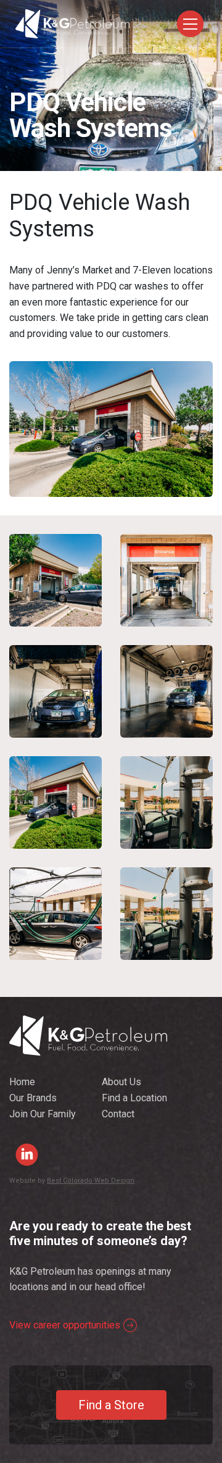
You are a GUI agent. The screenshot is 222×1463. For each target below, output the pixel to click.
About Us (121, 1082)
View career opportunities (64, 1325)
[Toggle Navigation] (190, 23)
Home (22, 1082)
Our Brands (33, 1098)
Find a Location (134, 1098)
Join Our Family (42, 1114)
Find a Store (111, 1405)
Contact (118, 1114)
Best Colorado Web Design (90, 1181)
